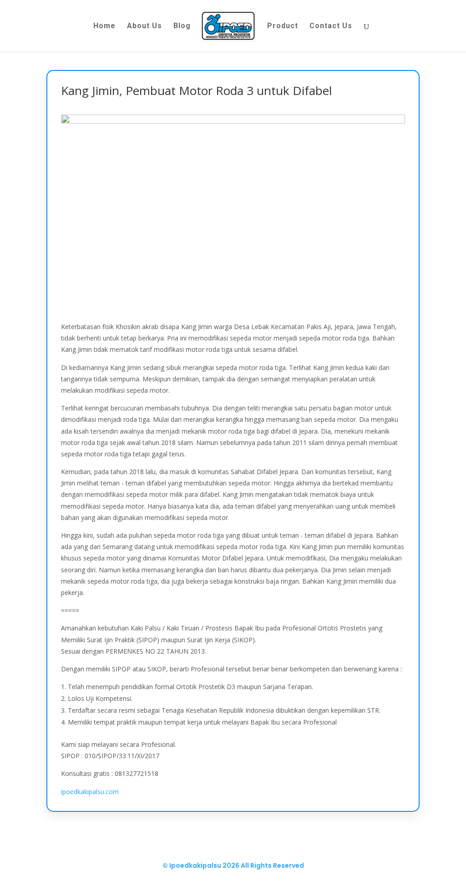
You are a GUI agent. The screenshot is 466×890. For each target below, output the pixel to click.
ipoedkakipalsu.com (90, 791)
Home (104, 26)
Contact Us (330, 26)
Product (282, 26)
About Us (144, 26)
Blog (182, 26)
